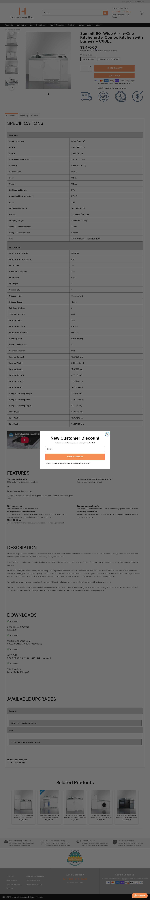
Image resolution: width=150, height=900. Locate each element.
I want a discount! (75, 457)
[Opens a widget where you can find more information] (139, 896)
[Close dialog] (107, 434)
